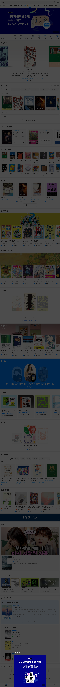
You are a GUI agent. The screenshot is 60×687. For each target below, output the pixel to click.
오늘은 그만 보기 (19, 653)
